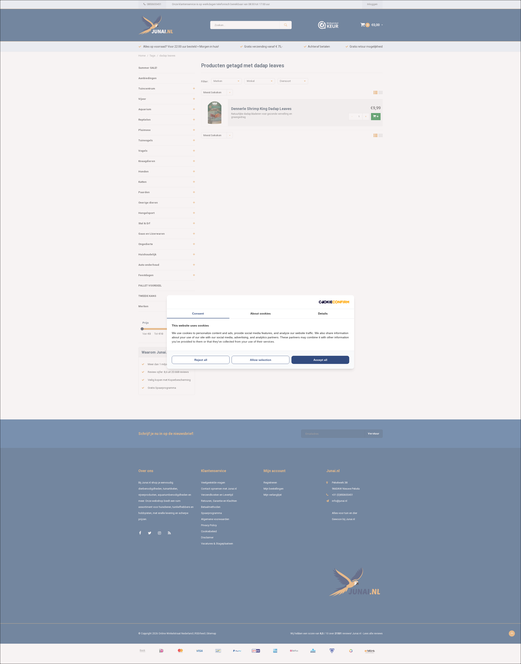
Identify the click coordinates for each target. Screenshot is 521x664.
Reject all (200, 359)
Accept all (320, 359)
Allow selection (260, 359)
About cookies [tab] (260, 313)
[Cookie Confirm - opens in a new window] (334, 302)
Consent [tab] (198, 313)
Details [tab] (323, 313)
